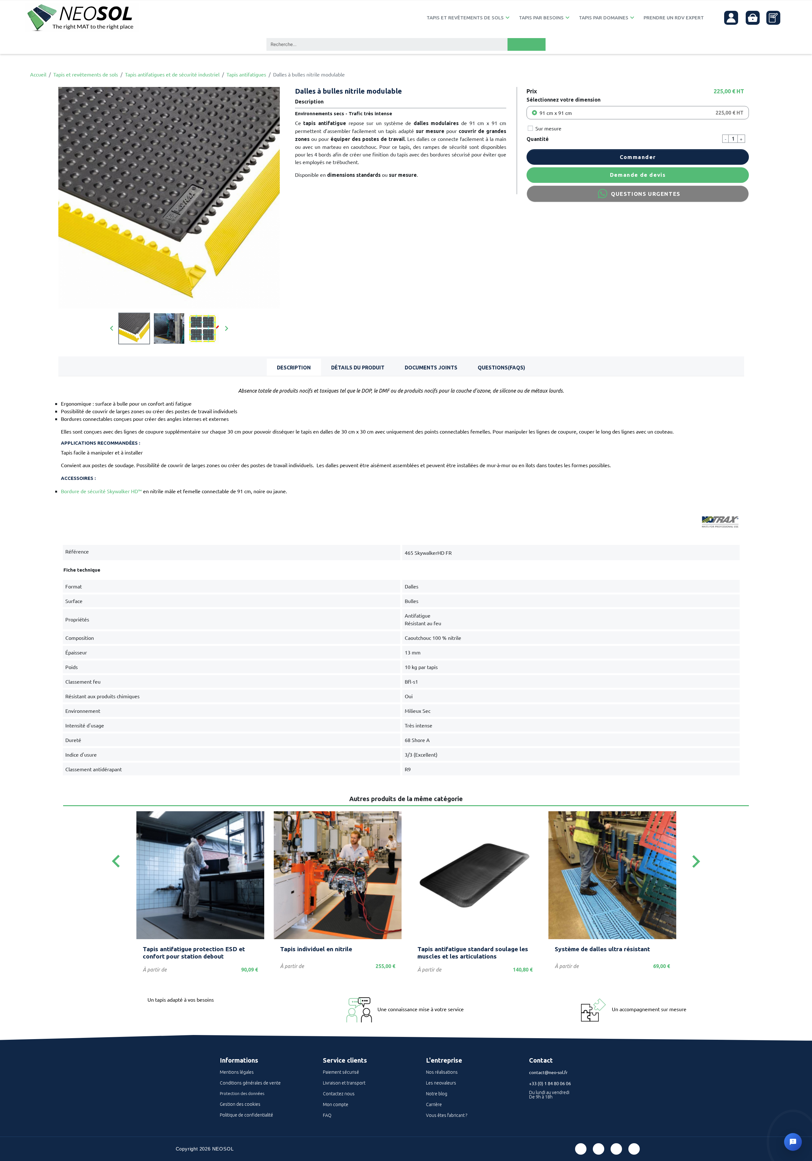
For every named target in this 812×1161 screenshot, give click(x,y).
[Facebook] (580, 1149)
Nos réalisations (442, 1072)
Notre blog (436, 1093)
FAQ (327, 1115)
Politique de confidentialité (246, 1115)
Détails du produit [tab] (357, 367)
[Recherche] (527, 44)
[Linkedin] (616, 1149)
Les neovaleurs (441, 1082)
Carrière (434, 1104)
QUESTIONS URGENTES (645, 194)
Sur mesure (548, 128)
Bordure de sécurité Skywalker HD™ (101, 491)
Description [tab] (294, 367)
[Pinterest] (598, 1149)
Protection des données (242, 1093)
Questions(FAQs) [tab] (501, 367)
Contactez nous (339, 1093)
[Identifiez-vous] (731, 18)
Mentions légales (237, 1072)
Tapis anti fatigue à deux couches (603, 948)
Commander (638, 157)
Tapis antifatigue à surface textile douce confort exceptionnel (329, 952)
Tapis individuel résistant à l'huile (465, 948)
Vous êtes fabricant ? (446, 1115)
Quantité (538, 139)
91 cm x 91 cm (556, 112)
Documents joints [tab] (431, 367)
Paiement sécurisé (341, 1072)
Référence (77, 551)
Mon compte (335, 1104)
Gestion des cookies (240, 1104)
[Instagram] (634, 1149)
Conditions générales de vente (250, 1082)
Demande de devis (638, 175)
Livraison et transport (344, 1082)
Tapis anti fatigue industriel (182, 948)
